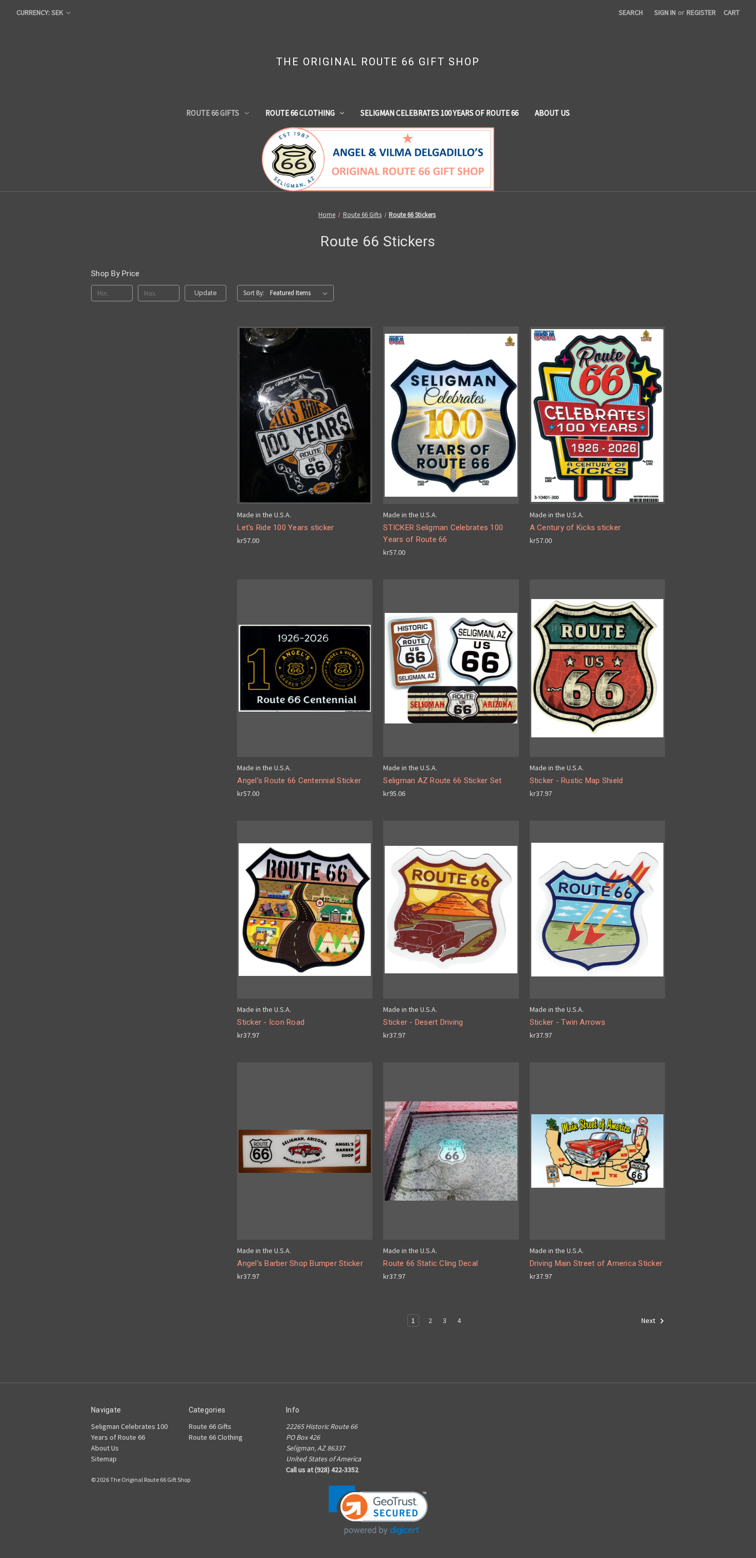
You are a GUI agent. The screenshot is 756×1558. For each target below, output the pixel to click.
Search (631, 12)
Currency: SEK (40, 12)
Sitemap (104, 1458)
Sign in (665, 12)
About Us (552, 113)
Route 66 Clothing (300, 113)
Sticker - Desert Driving (423, 1022)
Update (205, 293)
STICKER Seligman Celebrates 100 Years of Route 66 (443, 533)
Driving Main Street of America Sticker (596, 1263)
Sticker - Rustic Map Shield (576, 780)
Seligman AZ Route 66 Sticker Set (442, 780)
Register (701, 12)
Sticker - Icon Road (270, 1022)
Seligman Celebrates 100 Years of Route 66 (439, 113)
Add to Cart (305, 424)
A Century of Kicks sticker (575, 527)
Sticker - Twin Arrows (567, 1022)
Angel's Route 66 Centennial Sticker (299, 780)
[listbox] (300, 293)
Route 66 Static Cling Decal (430, 1263)
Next (649, 1321)
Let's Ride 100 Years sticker (285, 527)
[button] (378, 1510)
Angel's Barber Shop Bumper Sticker (300, 1263)
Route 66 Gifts (212, 113)
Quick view (304, 406)
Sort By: (253, 292)
